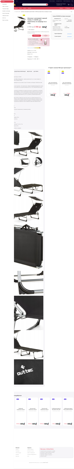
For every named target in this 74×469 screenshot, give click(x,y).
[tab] (20, 71)
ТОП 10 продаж (18, 452)
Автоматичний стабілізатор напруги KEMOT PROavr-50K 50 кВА (32, 410)
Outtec (31, 54)
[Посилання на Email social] (35, 59)
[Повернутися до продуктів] (71, 11)
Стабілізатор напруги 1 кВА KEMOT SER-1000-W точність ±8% (56, 409)
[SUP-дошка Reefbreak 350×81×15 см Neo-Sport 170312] (66, 76)
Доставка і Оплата (30, 450)
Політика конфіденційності (31, 454)
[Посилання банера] (62, 44)
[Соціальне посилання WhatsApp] (36, 59)
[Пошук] (47, 4)
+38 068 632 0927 (59, 5)
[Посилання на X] (33, 59)
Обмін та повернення (31, 452)
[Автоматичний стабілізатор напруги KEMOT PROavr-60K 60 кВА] (44, 403)
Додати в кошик (36, 35)
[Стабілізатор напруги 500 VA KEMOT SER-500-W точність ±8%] (68, 403)
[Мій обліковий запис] (73, 8)
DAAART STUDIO (45, 462)
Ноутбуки (17, 454)
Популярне (17, 450)
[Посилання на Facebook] (32, 59)
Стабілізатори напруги (21, 410)
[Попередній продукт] (70, 11)
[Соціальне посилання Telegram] (37, 59)
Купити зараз (46, 35)
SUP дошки (53, 85)
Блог (28, 456)
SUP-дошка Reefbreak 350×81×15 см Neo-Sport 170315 (53, 83)
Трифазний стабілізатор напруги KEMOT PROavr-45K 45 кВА (20, 410)
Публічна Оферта (30, 449)
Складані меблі (17, 11)
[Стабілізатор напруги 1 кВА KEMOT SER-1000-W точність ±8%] (56, 403)
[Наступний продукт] (72, 11)
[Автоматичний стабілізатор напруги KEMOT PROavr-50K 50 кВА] (32, 403)
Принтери (17, 456)
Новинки (17, 449)
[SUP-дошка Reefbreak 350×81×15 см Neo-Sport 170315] (52, 76)
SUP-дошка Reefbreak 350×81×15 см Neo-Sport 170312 (66, 83)
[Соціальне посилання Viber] (39, 59)
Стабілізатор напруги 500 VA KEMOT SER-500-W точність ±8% (68, 409)
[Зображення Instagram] (21, 435)
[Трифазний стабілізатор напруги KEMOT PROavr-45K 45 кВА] (20, 403)
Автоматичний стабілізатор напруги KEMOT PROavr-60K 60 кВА (44, 410)
